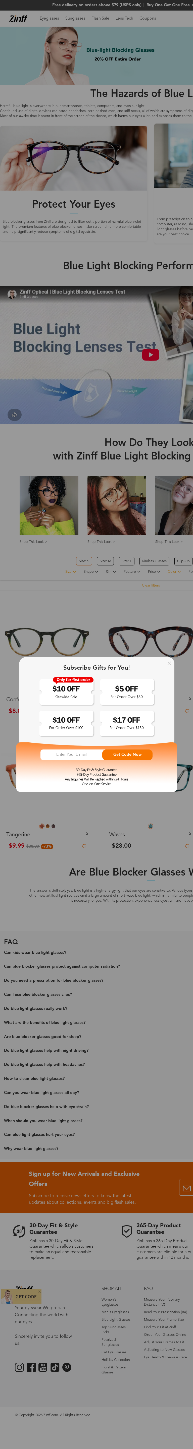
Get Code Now (127, 755)
